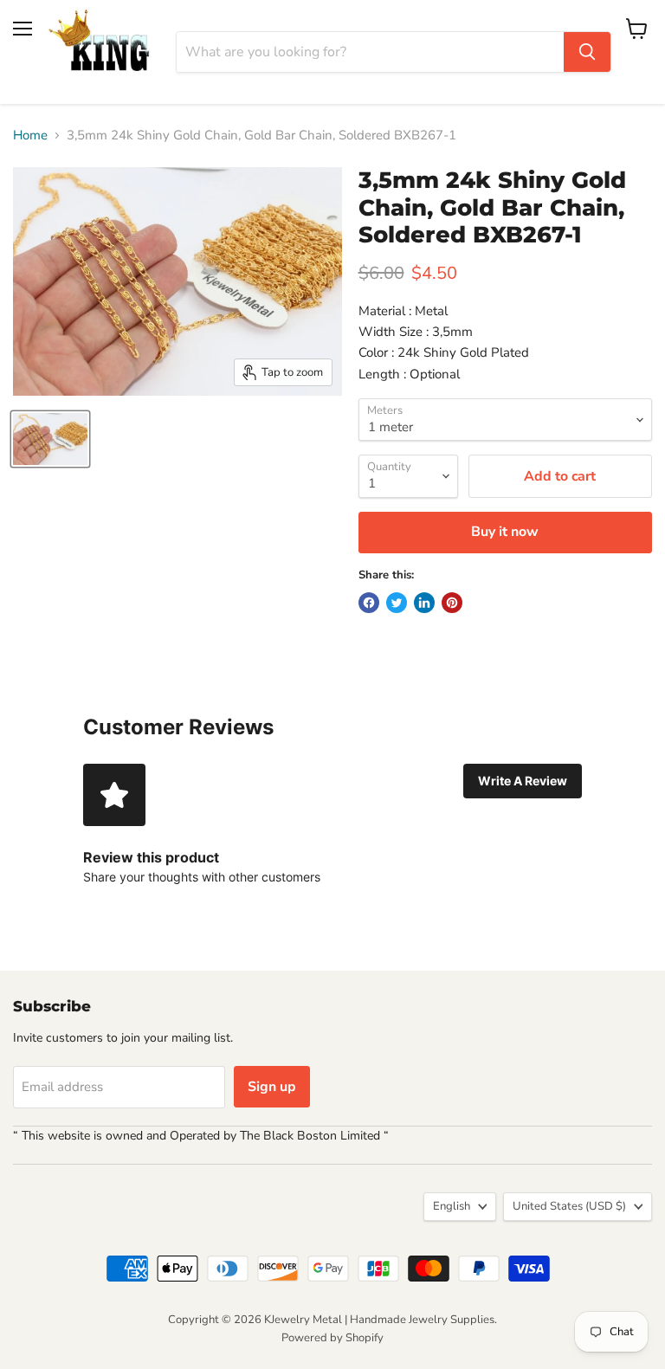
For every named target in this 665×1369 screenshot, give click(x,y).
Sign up (272, 1086)
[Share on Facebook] (368, 602)
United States (569, 1206)
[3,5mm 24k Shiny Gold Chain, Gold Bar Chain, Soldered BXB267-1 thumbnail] (50, 439)
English (451, 1206)
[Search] (587, 52)
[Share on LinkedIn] (424, 602)
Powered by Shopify (332, 1338)
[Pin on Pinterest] (452, 602)
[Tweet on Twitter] (396, 602)
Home (30, 135)
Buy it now (505, 531)
